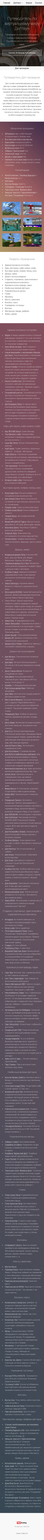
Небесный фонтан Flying (14, 1406)
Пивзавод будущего (27, 175)
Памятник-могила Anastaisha (16, 1281)
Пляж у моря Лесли (13, 1195)
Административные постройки (17, 265)
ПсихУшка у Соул (12, 948)
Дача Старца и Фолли (13, 671)
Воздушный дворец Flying (15, 555)
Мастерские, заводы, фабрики (17, 311)
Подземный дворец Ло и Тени (17, 563)
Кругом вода (10, 145)
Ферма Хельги (10, 789)
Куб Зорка (9, 181)
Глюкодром (9, 187)
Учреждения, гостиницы (14, 305)
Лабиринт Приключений (14, 151)
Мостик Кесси (10, 1267)
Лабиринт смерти (12, 1142)
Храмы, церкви (11, 314)
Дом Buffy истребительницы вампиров (20, 754)
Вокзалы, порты (11, 302)
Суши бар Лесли (11, 443)
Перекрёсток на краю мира (16, 160)
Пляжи (7, 294)
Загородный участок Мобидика (17, 1010)
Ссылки (38, 3)
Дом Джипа (9, 677)
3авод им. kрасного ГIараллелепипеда (20, 192)
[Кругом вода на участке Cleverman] (11, 224)
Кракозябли (10, 142)
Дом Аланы (9, 855)
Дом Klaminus (10, 849)
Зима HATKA (10, 900)
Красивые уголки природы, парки (18, 285)
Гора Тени (9, 973)
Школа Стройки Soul (13, 381)
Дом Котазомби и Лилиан (15, 832)
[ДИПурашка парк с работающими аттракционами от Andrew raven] (11, 208)
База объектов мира (13, 347)
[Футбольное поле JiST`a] (32, 224)
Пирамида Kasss (11, 1270)
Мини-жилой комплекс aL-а (16, 769)
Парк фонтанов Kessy (13, 1412)
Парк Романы (10, 1064)
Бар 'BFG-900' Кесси (13, 431)
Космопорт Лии (11, 1320)
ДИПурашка (9, 134)
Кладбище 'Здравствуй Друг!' (16, 1153)
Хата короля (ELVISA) (13, 592)
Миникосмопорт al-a (13, 1314)
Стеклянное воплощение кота (17, 1109)
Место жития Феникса (14, 700)
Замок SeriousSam (12, 624)
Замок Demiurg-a (11, 583)
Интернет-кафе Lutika (13, 480)
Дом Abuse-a (10, 657)
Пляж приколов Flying (13, 1203)
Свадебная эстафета (13, 1145)
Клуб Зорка (9, 449)
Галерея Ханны (11, 516)
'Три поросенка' (11, 466)
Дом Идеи (9, 662)
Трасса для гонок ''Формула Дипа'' (18, 1171)
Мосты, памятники (12, 300)
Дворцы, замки (11, 274)
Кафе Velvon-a (10, 454)
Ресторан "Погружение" (14, 195)
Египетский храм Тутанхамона (17, 1498)
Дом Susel (9, 860)
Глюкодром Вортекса (13, 1126)
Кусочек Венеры (11, 184)
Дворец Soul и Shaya (13, 644)
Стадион (8, 945)
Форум (29, 3)
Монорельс (9, 1346)
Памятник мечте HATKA (14, 1287)
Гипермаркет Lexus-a (13, 1245)
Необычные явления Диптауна (17, 288)
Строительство (29, 115)
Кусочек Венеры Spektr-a (15, 1077)
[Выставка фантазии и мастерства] (32, 208)
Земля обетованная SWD (15, 984)
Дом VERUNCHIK (11, 814)
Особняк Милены (12, 840)
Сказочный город (12, 154)
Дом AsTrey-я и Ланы (13, 746)
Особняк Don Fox (12, 869)
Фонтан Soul (10, 1400)
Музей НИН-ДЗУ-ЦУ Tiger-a (15, 522)
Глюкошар (20, 187)
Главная (6, 3)
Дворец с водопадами (14, 157)
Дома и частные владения (15, 277)
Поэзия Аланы (11, 539)
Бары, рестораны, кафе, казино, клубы (20, 268)
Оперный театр (11, 533)
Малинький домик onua (14, 892)
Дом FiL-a (8, 731)
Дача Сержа (10, 723)
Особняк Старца (11, 572)
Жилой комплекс (12, 175)
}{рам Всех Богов (12, 1483)
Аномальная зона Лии (14, 1092)
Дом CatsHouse (11, 817)
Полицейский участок (14, 393)
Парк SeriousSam (12, 1024)
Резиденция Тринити (13, 800)
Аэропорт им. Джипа (13, 1360)
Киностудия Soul (11, 493)
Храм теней (9, 1466)
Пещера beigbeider (12, 1039)
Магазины (9, 297)
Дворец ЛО (9, 638)
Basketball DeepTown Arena (15, 951)
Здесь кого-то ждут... (13, 1059)
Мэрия (7, 335)
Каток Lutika (10, 928)
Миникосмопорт (11, 178)
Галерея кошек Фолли (13, 510)
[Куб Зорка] (32, 240)
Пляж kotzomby (11, 1221)
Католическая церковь (14, 1463)
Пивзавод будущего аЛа (14, 1430)
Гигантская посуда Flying (15, 1086)
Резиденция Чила (12, 714)
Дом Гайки (9, 694)
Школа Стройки (11, 367)
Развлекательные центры (15, 291)
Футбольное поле (12, 148)
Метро (7, 1331)
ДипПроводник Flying (13, 404)
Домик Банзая (10, 635)
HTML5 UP (24, 1533)
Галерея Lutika (10, 507)
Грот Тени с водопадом (14, 978)
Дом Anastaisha (11, 883)
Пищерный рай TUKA (13, 1030)
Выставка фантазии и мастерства (18, 139)
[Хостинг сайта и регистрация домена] (22, 1524)
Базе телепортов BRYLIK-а (30, 101)
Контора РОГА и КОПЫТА (15, 1376)
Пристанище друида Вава (15, 688)
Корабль (8, 685)
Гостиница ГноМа (12, 1384)
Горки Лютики (10, 1159)
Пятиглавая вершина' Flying (16, 931)
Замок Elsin (9, 621)
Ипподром (9, 919)
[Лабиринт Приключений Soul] (11, 240)
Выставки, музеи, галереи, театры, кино (21, 271)
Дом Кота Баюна (11, 751)
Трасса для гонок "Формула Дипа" (18, 190)
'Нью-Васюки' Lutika (13, 434)
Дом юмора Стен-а (12, 499)
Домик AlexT (10, 794)
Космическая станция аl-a (15, 1302)
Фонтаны (8, 308)
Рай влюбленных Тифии (14, 993)
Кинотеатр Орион (12, 527)
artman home (10, 774)
